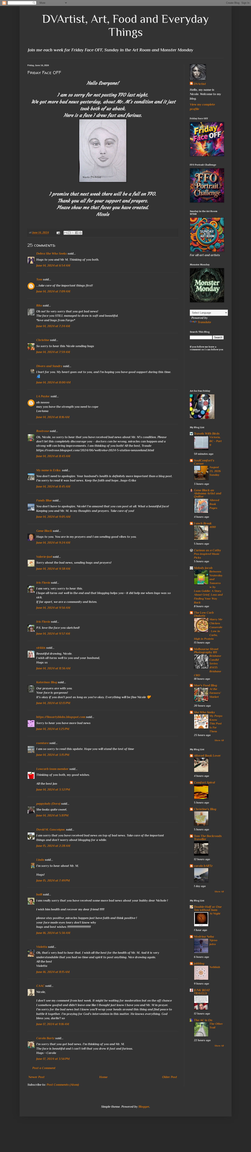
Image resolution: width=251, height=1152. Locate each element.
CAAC (40, 986)
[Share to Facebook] (77, 233)
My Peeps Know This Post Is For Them (215, 723)
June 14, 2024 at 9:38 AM (53, 569)
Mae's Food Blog (205, 685)
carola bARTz (203, 866)
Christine (42, 340)
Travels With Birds (207, 433)
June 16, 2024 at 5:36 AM (53, 933)
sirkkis (40, 648)
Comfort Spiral (204, 782)
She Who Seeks (204, 712)
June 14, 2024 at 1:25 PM (52, 729)
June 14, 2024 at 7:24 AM (53, 326)
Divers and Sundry (49, 366)
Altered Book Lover (207, 755)
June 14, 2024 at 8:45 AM (53, 486)
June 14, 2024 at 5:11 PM (52, 815)
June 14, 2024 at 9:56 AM (53, 608)
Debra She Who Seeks (51, 253)
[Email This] (65, 233)
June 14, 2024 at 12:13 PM (53, 703)
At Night (214, 913)
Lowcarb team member (52, 769)
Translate (204, 322)
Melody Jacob (203, 568)
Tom (39, 279)
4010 (212, 527)
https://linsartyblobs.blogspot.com (60, 717)
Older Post (169, 1077)
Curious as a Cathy (207, 550)
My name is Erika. (48, 470)
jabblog (199, 963)
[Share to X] (73, 233)
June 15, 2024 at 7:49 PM (53, 880)
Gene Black (44, 531)
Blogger (143, 1106)
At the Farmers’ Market (215, 692)
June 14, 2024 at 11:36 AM (53, 668)
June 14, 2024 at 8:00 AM (53, 382)
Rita (39, 305)
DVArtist (200, 84)
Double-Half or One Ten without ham (208, 908)
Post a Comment (43, 1068)
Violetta (41, 947)
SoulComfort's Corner (204, 462)
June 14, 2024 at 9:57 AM (53, 633)
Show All (219, 740)
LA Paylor (43, 396)
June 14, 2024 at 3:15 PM (52, 755)
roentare (42, 743)
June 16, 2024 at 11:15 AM (53, 972)
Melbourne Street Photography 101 (206, 650)
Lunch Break (203, 523)
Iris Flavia (43, 582)
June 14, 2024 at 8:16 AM (52, 417)
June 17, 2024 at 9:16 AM (52, 1024)
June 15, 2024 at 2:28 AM (53, 846)
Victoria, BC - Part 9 (215, 441)
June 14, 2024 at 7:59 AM (53, 352)
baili (39, 894)
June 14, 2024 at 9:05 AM (53, 517)
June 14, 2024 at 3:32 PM (53, 789)
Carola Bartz (45, 1038)
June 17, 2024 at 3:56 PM (53, 1059)
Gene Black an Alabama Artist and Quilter (207, 493)
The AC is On (203, 1020)
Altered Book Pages (214, 504)
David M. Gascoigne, (50, 829)
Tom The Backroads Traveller (208, 837)
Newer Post (36, 1077)
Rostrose (42, 431)
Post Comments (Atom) (63, 1084)
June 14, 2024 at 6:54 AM (53, 265)
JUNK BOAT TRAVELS (202, 991)
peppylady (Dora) (48, 803)
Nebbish (214, 967)
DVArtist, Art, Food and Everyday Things (125, 25)
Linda (40, 860)
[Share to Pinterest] (80, 233)
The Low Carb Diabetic (204, 614)
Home (103, 1077)
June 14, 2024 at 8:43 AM (53, 456)
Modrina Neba (204, 936)
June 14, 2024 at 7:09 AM (53, 291)
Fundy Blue (44, 500)
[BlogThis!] (69, 233)
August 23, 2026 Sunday (215, 471)
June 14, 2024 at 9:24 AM (53, 542)
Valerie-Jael (44, 557)
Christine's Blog (205, 809)
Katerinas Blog (46, 682)
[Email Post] (58, 232)
